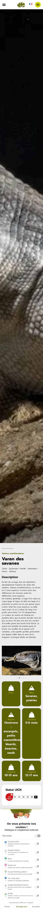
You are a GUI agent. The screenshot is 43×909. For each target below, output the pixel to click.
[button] (4, 661)
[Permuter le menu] (4, 4)
